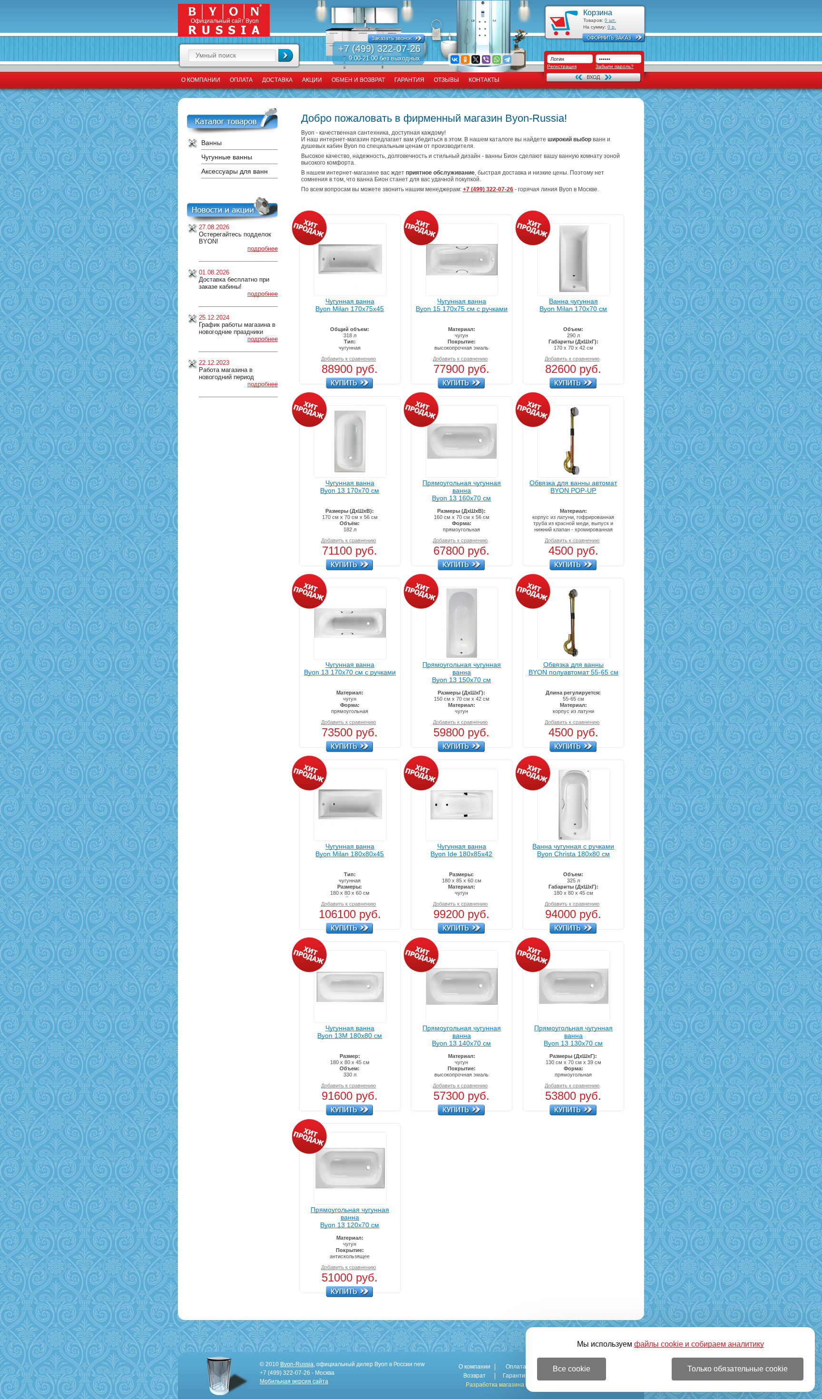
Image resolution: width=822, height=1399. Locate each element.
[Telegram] (507, 59)
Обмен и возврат (358, 80)
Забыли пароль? (615, 66)
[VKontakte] (454, 59)
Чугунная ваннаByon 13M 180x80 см (349, 1031)
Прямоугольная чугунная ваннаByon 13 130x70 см (573, 1035)
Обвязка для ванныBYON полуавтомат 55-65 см (573, 668)
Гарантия (409, 80)
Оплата (241, 80)
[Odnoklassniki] (465, 59)
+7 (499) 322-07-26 (379, 48)
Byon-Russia (296, 1364)
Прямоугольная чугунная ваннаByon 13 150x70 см (461, 672)
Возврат (474, 1376)
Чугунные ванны (226, 157)
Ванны (211, 143)
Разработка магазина (495, 1385)
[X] (475, 59)
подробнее (262, 248)
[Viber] (486, 59)
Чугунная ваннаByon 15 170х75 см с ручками (462, 305)
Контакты (484, 80)
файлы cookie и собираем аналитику (699, 1344)
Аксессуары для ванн (234, 171)
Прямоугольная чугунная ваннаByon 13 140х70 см (461, 1035)
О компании (200, 80)
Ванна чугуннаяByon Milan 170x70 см (573, 305)
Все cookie (571, 1369)
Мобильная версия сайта (294, 1381)
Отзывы (446, 80)
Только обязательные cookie (737, 1369)
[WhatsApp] (496, 59)
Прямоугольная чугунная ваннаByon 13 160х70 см (461, 490)
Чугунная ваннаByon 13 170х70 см (349, 486)
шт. (610, 20)
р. (611, 26)
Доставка (277, 80)
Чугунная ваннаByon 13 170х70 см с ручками (350, 668)
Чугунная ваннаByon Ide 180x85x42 (461, 850)
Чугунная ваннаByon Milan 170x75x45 (349, 305)
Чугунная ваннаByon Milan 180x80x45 (349, 850)
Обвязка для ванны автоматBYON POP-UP (573, 486)
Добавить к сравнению (348, 359)
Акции (312, 80)
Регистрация (562, 66)
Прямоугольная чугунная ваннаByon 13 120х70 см (350, 1217)
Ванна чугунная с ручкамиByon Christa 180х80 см (573, 850)
